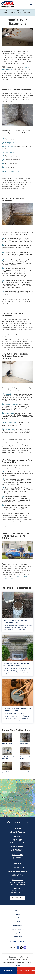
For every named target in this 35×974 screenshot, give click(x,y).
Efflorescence (10, 146)
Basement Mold (7, 743)
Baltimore (17, 828)
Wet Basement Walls (26, 771)
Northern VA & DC (17, 855)
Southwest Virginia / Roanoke (17, 871)
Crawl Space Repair (17, 933)
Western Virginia (17, 880)
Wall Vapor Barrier (11, 422)
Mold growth (10, 143)
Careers (17, 914)
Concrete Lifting (17, 936)
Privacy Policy (17, 965)
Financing (17, 921)
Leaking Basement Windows (8, 757)
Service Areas (17, 918)
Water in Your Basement (6, 772)
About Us (17, 910)
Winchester (17, 888)
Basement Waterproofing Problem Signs (12, 12)
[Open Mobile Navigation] (31, 4)
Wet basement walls (12, 171)
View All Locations (17, 898)
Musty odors (9, 152)
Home (3, 11)
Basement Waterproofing (18, 11)
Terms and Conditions (17, 967)
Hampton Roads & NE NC (17, 846)
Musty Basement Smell (25, 757)
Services (8, 11)
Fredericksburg (17, 836)
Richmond (17, 863)
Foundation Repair (17, 925)
